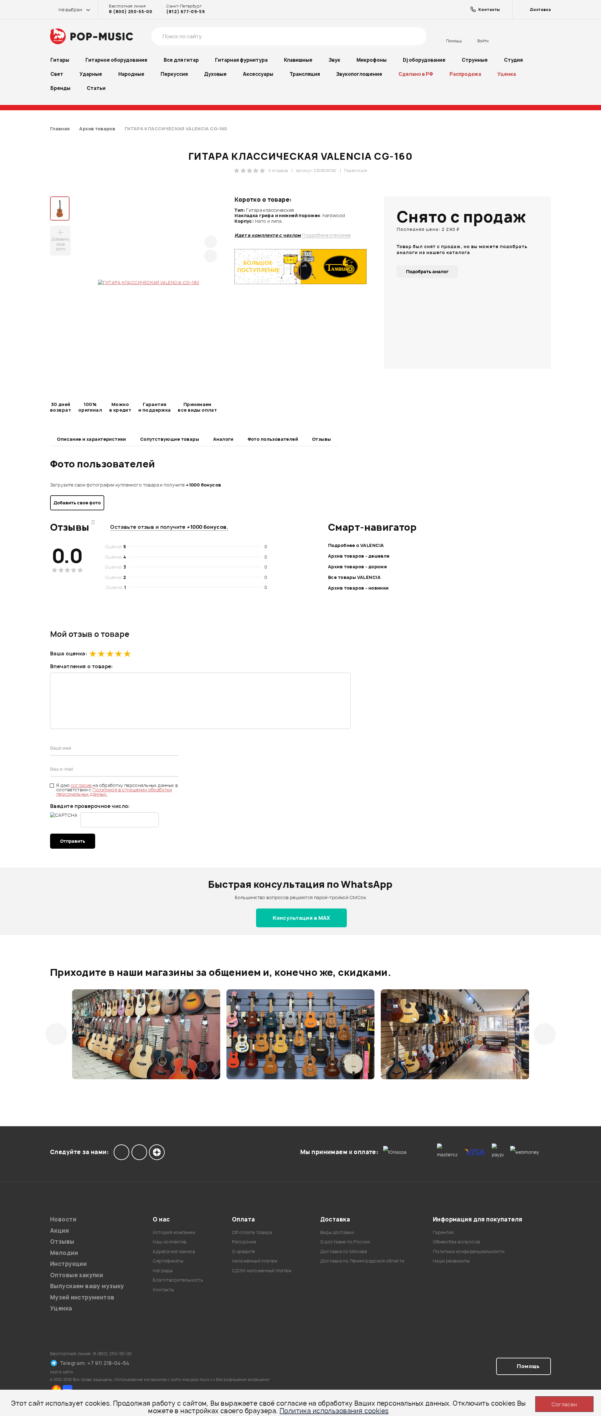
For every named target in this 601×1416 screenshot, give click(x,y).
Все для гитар (181, 60)
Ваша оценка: (68, 653)
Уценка (506, 74)
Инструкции (68, 1264)
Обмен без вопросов (456, 1242)
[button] (56, 1034)
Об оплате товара (252, 1232)
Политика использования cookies (334, 1411)
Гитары (59, 60)
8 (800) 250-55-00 (130, 11)
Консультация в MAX (301, 917)
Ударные (91, 74)
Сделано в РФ (415, 74)
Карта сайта (61, 1372)
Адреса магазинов (174, 1251)
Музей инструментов (82, 1297)
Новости (63, 1219)
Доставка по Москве (343, 1251)
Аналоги (223, 439)
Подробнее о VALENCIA (356, 545)
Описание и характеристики (91, 439)
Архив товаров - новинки (358, 588)
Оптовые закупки (76, 1275)
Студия (513, 60)
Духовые (215, 74)
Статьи (96, 88)
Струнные (475, 60)
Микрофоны (372, 60)
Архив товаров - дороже (357, 567)
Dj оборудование (424, 60)
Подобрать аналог (427, 271)
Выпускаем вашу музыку (87, 1286)
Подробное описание (326, 235)
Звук (334, 60)
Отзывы (321, 439)
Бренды (60, 88)
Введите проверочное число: (90, 806)
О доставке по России (345, 1242)
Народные (131, 74)
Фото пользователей (273, 439)
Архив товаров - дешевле (359, 556)
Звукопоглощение (359, 74)
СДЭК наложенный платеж (261, 1270)
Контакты (163, 1290)
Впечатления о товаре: (81, 666)
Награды (162, 1270)
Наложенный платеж (254, 1261)
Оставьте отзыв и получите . (169, 526)
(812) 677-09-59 (185, 11)
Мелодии (64, 1253)
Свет (56, 74)
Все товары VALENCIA (354, 577)
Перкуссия (174, 74)
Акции (59, 1231)
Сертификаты (168, 1261)
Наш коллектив (169, 1242)
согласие (82, 785)
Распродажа (465, 74)
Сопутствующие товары (169, 439)
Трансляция (305, 74)
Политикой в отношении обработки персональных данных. (114, 792)
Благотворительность (178, 1280)
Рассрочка (244, 1242)
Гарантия (443, 1232)
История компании (174, 1232)
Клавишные (298, 60)
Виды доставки (337, 1232)
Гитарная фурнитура (241, 60)
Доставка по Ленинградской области (362, 1261)
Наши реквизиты (451, 1261)
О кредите (243, 1251)
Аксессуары (258, 74)
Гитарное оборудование (116, 60)
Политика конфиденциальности (468, 1251)
